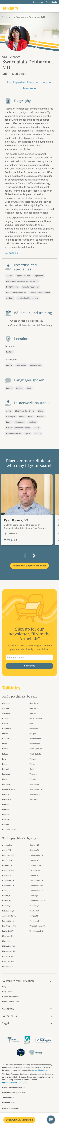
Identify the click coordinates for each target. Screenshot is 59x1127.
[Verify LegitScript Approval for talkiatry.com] (21, 1052)
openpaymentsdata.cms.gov (14, 1082)
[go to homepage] (10, 8)
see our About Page (39, 1070)
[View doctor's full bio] (27, 509)
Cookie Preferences (10, 1108)
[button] (25, 555)
